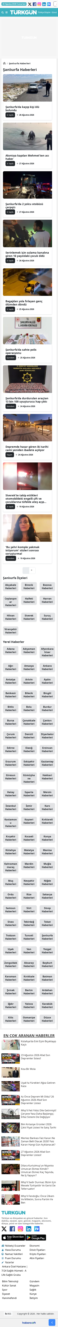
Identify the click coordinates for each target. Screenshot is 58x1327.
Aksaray (29, 964)
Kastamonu (10, 823)
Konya (47, 838)
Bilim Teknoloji (10, 1281)
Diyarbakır (47, 736)
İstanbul (10, 807)
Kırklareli (47, 821)
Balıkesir (10, 695)
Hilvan (10, 617)
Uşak (10, 950)
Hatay (10, 794)
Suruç (47, 617)
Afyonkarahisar (47, 652)
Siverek (29, 617)
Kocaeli (29, 838)
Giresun (10, 777)
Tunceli (29, 937)
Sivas (10, 923)
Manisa (47, 851)
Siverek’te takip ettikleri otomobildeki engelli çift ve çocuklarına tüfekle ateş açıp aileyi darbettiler (25, 498)
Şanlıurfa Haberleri (18, 63)
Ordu (10, 896)
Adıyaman (29, 650)
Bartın (29, 992)
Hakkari (47, 777)
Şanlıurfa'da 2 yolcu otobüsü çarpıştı (24, 205)
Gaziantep (47, 763)
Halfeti (29, 600)
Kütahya (10, 851)
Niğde (47, 882)
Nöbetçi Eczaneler (15, 1245)
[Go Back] (52, 1322)
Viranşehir (10, 631)
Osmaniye (29, 1019)
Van (29, 950)
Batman (47, 978)
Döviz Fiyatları (37, 1249)
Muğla (47, 865)
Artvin (29, 681)
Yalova (29, 1005)
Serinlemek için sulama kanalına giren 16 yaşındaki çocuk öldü (27, 254)
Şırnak (10, 992)
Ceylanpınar (11, 602)
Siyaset (6, 1293)
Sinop (47, 909)
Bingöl (47, 695)
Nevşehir (29, 882)
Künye (33, 1293)
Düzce (47, 1019)
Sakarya (47, 896)
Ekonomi (35, 1245)
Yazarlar (9, 1262)
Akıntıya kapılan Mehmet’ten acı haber (27, 157)
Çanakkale (29, 722)
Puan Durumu (13, 1258)
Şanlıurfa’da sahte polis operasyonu (21, 351)
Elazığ (29, 749)
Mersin (47, 794)
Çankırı (47, 722)
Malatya (29, 851)
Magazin (34, 1285)
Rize (29, 896)
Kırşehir (10, 838)
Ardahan (47, 992)
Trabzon (10, 937)
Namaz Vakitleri (14, 1254)
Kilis (10, 1019)
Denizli (29, 736)
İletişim (34, 1298)
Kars (47, 807)
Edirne (10, 749)
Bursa (10, 722)
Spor (4, 1289)
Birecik (29, 586)
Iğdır (10, 1005)
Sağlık (33, 1289)
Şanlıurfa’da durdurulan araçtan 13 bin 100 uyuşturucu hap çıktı (27, 400)
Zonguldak (10, 964)
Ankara (47, 667)
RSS (9, 1313)
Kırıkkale (29, 978)
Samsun (10, 909)
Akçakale (10, 586)
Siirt (29, 909)
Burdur (47, 708)
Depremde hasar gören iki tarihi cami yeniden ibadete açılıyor (27, 448)
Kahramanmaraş (10, 867)
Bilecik (29, 695)
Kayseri (29, 821)
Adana (10, 650)
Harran (47, 600)
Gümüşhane (29, 778)
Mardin (29, 865)
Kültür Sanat (9, 1285)
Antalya (10, 681)
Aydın (47, 681)
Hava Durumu (13, 1249)
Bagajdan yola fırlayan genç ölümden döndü (24, 303)
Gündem (34, 1281)
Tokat (47, 923)
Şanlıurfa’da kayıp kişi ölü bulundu (22, 108)
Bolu (29, 708)
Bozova (47, 586)
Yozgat (47, 950)
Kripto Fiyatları (38, 1254)
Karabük (47, 1005)
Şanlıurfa (47, 937)
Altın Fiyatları (37, 1258)
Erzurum (10, 763)
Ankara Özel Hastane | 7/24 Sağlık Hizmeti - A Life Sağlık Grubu (14, 1270)
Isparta (29, 794)
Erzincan (47, 749)
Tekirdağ (29, 923)
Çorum (10, 736)
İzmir (29, 807)
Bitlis (10, 708)
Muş (10, 882)
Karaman (10, 978)
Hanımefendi (9, 1298)
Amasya (29, 667)
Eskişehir (29, 763)
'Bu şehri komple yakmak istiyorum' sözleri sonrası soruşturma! (22, 550)
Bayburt (47, 964)
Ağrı (10, 667)
